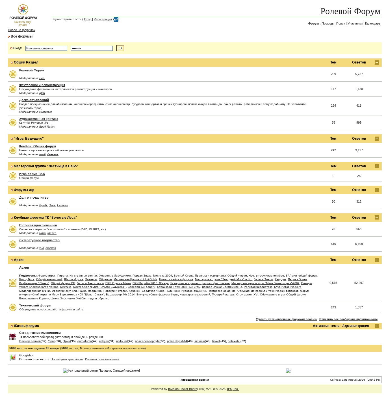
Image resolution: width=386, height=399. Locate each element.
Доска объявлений (34, 100)
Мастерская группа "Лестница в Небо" (46, 166)
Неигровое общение (222, 290)
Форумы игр (24, 190)
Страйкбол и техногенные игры (178, 286)
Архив (19, 260)
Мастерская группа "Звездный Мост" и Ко (223, 279)
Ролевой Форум (350, 11)
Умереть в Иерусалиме (115, 275)
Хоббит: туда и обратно (92, 298)
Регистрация (103, 19)
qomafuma (84, 341)
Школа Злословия (63, 298)
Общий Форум (237, 275)
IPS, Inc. (233, 389)
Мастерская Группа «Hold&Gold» (135, 279)
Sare (52, 205)
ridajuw (104, 341)
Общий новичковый (49, 279)
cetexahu (234, 341)
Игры (174, 294)
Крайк (43, 205)
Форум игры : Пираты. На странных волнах (67, 275)
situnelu (199, 341)
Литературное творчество (39, 240)
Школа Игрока (73, 279)
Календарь (372, 23)
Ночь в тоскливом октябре (266, 275)
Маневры (91, 279)
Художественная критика (38, 118)
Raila (42, 232)
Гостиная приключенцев (38, 225)
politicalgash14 (177, 341)
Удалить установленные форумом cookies (286, 319)
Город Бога (26, 279)
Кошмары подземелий (195, 294)
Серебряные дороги (141, 286)
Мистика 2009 (162, 275)
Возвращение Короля (34, 298)
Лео (42, 78)
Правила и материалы (210, 275)
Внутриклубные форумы (153, 294)
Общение (105, 279)
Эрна (51, 341)
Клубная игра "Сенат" (34, 283)
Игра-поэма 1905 (32, 174)
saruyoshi (45, 111)
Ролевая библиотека (258, 286)
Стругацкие (244, 294)
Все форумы (21, 36)
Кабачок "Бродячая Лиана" (147, 290)
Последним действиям (67, 359)
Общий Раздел (26, 62)
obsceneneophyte (147, 341)
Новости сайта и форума (176, 279)
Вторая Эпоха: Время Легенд (222, 286)
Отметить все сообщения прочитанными (348, 319)
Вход (87, 19)
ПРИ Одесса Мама (118, 283)
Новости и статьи (115, 290)
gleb (42, 93)
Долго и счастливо (34, 197)
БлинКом (173, 290)
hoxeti (216, 341)
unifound (122, 341)
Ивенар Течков (30, 341)
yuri (41, 247)
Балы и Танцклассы (90, 283)
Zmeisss (50, 247)
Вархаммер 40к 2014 (120, 294)
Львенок (52, 154)
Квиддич (280, 279)
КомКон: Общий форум (37, 146)
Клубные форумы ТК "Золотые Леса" (45, 218)
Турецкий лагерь (223, 294)
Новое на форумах (21, 30)
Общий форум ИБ (63, 283)
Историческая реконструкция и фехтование (200, 283)
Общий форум (296, 294)
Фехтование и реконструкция (42, 85)
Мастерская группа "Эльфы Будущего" (99, 286)
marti (42, 154)
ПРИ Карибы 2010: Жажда (151, 283)
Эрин (66, 341)
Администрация (355, 326)
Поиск (340, 23)
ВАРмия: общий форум (301, 275)
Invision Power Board (182, 389)
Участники (355, 23)
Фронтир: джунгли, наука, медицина (77, 290)
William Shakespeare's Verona (38, 286)
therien (52, 232)
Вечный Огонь (183, 275)
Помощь (328, 23)
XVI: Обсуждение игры (269, 294)
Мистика (65, 286)
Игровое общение (193, 290)
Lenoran (62, 205)
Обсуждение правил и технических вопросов (267, 290)
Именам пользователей (102, 359)
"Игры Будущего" (29, 139)
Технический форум (35, 305)
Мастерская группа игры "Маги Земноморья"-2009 (265, 283)
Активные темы (326, 326)
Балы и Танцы (263, 279)
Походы (306, 283)
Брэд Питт (47, 126)
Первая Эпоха (142, 275)
